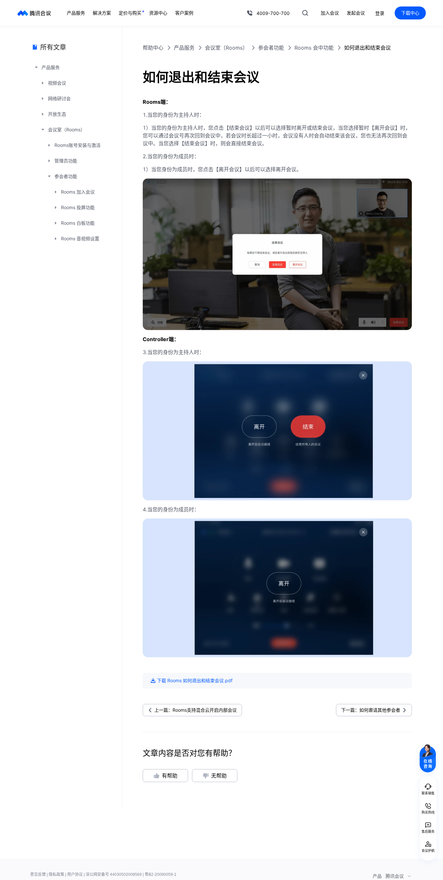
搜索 (305, 13)
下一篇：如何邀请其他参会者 (370, 710)
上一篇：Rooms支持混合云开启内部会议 (195, 710)
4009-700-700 (273, 13)
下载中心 (410, 13)
